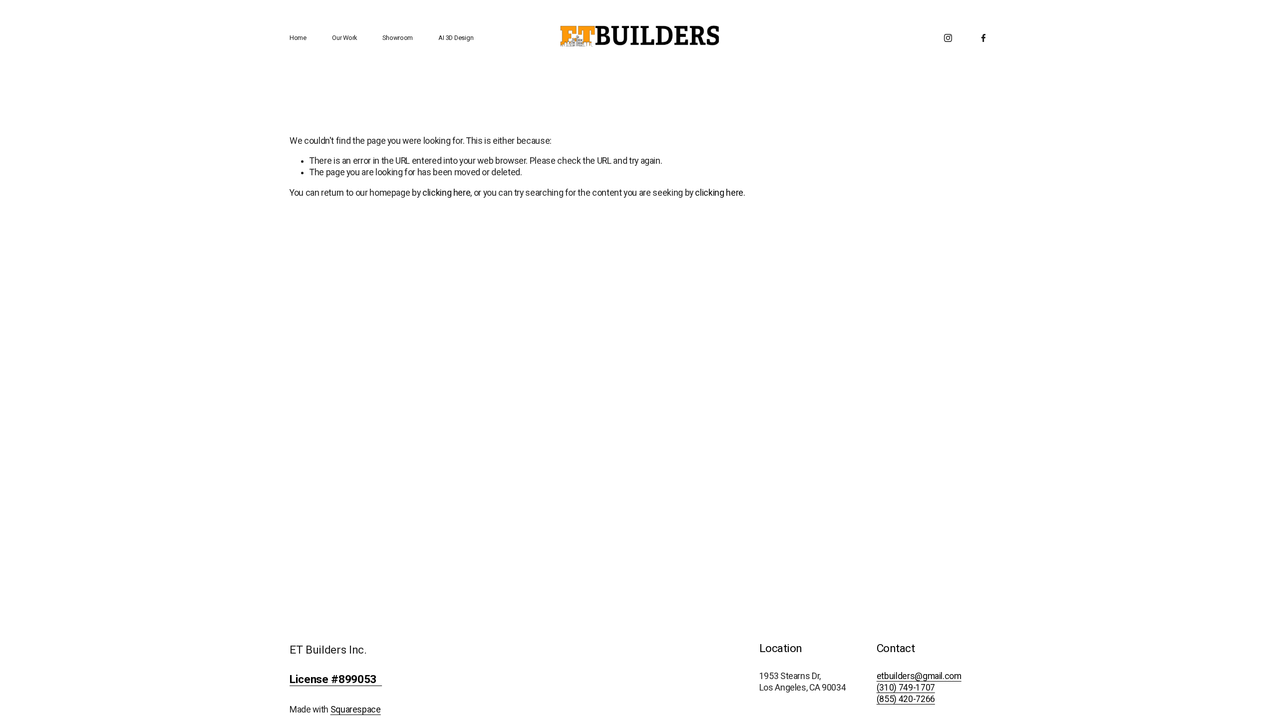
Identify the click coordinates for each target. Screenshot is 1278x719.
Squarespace (355, 710)
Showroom (397, 37)
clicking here (446, 193)
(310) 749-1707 (906, 688)
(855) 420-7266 (906, 699)
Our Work (344, 37)
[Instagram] (948, 38)
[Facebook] (983, 38)
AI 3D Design (455, 37)
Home (298, 37)
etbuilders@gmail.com (919, 676)
